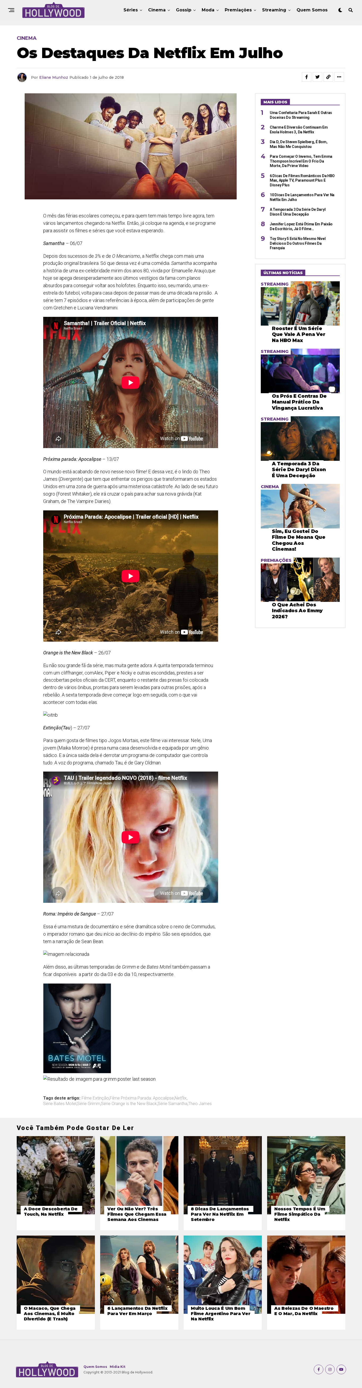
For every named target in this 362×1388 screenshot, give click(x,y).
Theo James (200, 1104)
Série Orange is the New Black (129, 1104)
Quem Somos (312, 9)
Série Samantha (172, 1104)
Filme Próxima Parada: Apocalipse (142, 1098)
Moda (208, 9)
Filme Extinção (95, 1098)
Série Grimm (88, 1104)
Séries (130, 9)
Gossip (183, 9)
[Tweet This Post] (317, 77)
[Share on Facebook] (306, 77)
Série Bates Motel (59, 1104)
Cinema (157, 9)
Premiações (238, 9)
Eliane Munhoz (53, 77)
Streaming (274, 9)
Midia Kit (117, 1367)
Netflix (181, 1098)
